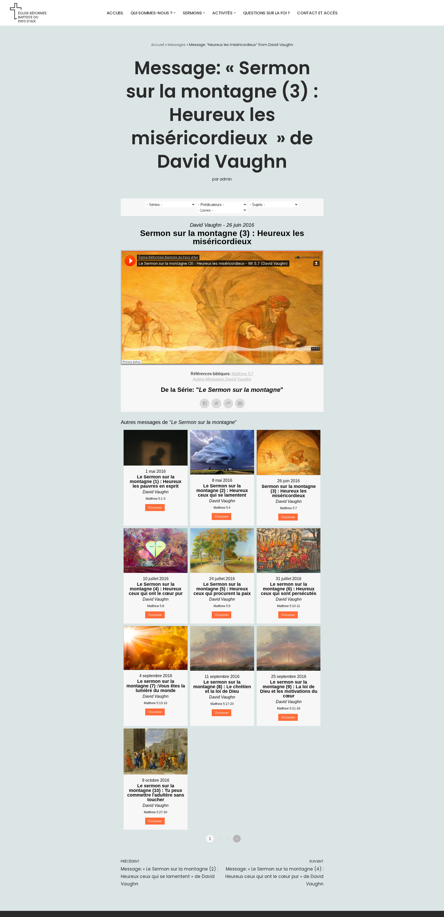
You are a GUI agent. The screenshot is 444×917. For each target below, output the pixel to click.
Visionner (155, 507)
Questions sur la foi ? (266, 13)
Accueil (115, 13)
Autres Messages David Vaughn (222, 379)
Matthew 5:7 (243, 374)
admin (226, 179)
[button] (174, 13)
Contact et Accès (317, 13)
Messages (177, 44)
